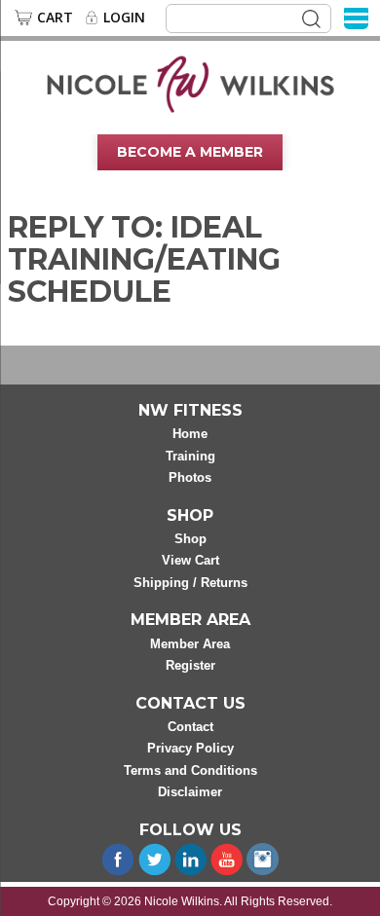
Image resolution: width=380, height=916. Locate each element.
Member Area (190, 644)
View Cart (190, 560)
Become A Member (190, 152)
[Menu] (356, 17)
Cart (55, 17)
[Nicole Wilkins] (190, 83)
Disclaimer (190, 792)
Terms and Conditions (190, 770)
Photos (190, 477)
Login (124, 17)
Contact (190, 726)
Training (190, 456)
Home (190, 433)
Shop (190, 538)
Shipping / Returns (190, 582)
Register (190, 665)
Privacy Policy (190, 748)
